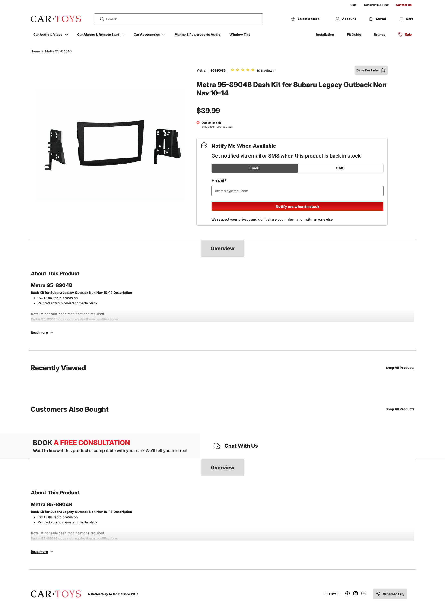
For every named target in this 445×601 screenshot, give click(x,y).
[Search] (100, 19)
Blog (353, 4)
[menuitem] (353, 5)
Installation (325, 34)
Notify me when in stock (297, 206)
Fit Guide (354, 34)
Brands (379, 34)
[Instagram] (355, 594)
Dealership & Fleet (376, 4)
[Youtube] (363, 594)
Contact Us (404, 4)
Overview (223, 248)
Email (254, 168)
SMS (340, 168)
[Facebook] (347, 594)
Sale (408, 34)
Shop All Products (400, 368)
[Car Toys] (56, 19)
